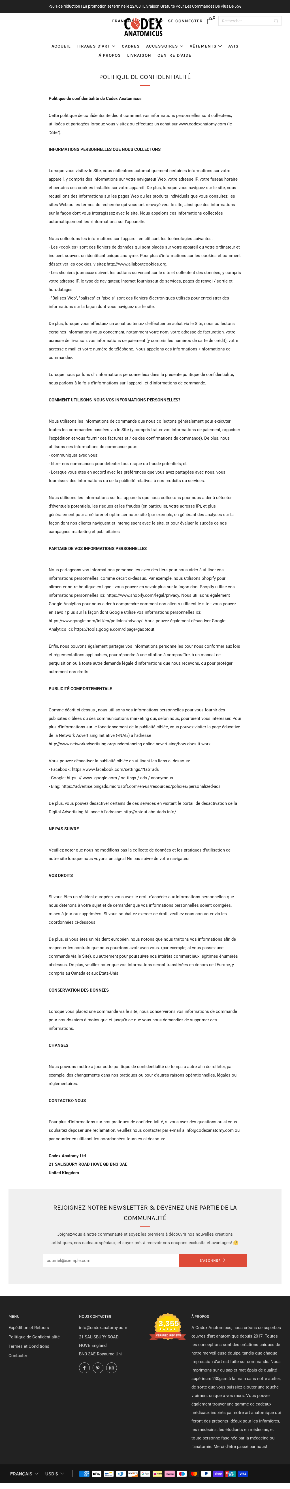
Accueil (61, 46)
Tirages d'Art (93, 46)
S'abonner (210, 1260)
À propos (110, 55)
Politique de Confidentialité (34, 1337)
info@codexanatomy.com (103, 1327)
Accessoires (162, 46)
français (21, 1473)
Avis (233, 46)
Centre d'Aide (174, 55)
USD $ (51, 1473)
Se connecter (185, 20)
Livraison (139, 55)
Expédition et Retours (28, 1327)
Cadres (131, 46)
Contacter (17, 1355)
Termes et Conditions (28, 1346)
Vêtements (203, 46)
